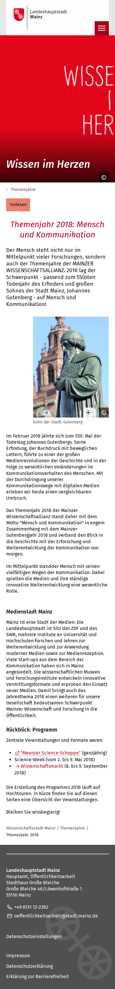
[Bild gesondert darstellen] (86, 413)
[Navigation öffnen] (102, 28)
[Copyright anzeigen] (102, 177)
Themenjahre (23, 189)
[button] (18, 204)
